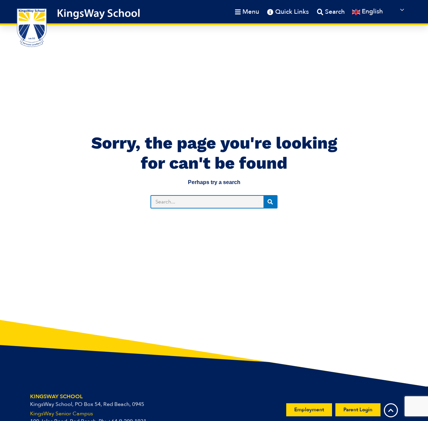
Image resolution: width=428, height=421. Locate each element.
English (371, 11)
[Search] (270, 202)
